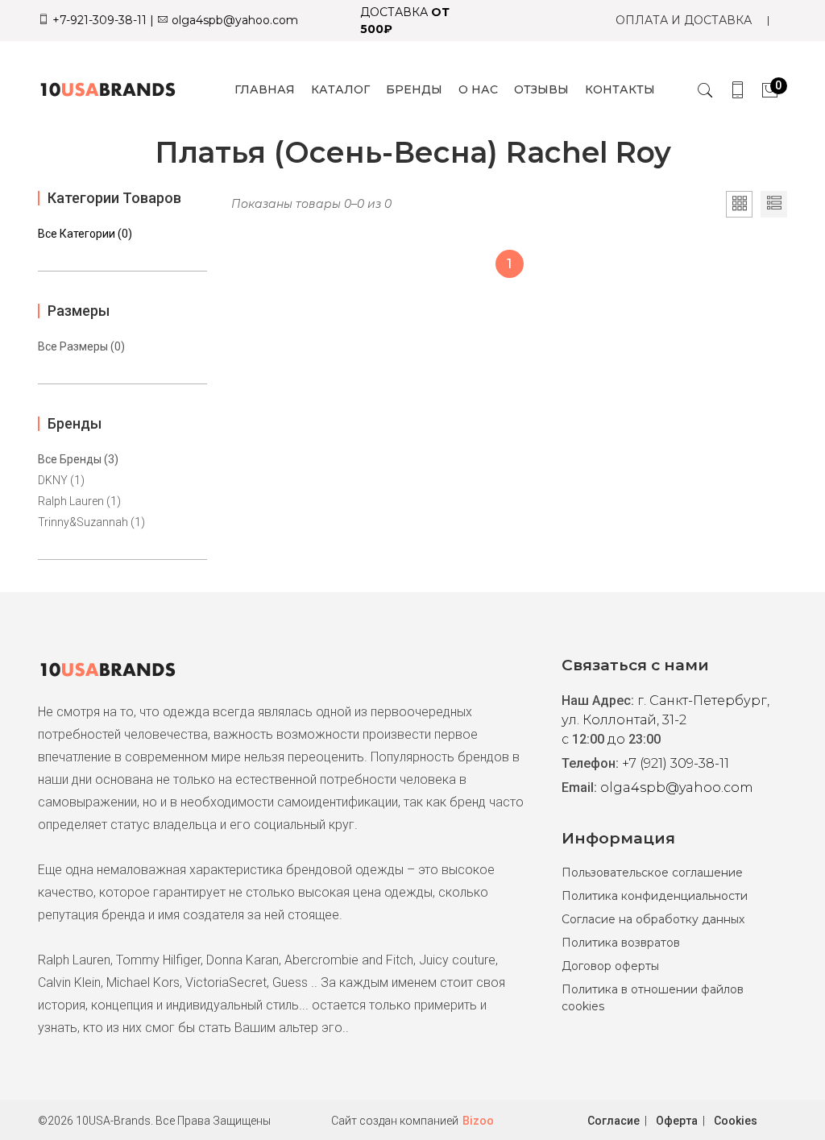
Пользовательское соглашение (652, 872)
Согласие (613, 1120)
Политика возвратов (621, 942)
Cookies (735, 1120)
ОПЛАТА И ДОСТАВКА (684, 20)
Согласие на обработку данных (653, 919)
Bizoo (478, 1120)
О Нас (478, 89)
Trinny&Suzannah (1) (91, 522)
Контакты (620, 89)
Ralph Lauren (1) (79, 501)
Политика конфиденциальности (655, 896)
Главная (264, 89)
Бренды (414, 89)
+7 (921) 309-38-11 (675, 763)
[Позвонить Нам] (737, 90)
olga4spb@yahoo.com (233, 20)
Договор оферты (610, 966)
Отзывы (541, 89)
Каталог (340, 89)
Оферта (677, 1120)
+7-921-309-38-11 (98, 20)
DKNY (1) (61, 480)
